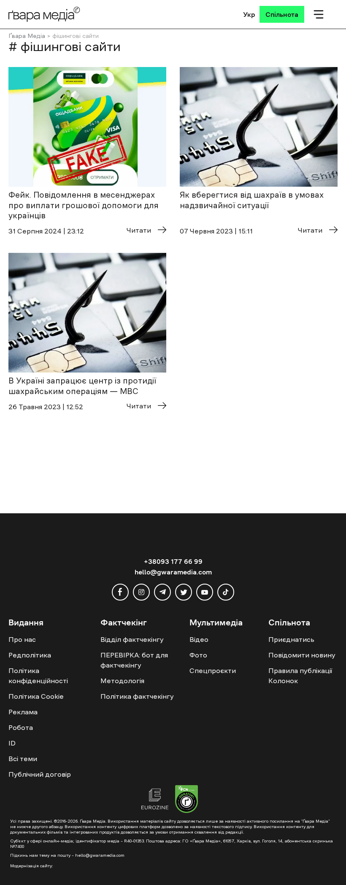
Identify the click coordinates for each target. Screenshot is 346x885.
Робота (20, 727)
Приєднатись (291, 639)
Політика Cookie (36, 696)
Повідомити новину (301, 655)
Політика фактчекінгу (137, 696)
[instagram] (141, 592)
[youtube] (204, 592)
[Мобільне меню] (318, 14)
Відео (198, 639)
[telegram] (162, 592)
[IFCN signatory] (186, 800)
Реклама (23, 711)
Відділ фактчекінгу (132, 639)
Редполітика (29, 655)
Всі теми (22, 758)
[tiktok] (225, 592)
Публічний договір (39, 774)
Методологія (122, 680)
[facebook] (120, 592)
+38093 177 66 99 (173, 561)
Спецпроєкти (212, 670)
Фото (198, 655)
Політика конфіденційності (38, 675)
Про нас (22, 639)
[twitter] (183, 592)
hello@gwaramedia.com (173, 572)
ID (12, 743)
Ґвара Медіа (26, 36)
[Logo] (44, 14)
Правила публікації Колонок (300, 675)
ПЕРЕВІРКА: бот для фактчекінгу (134, 660)
